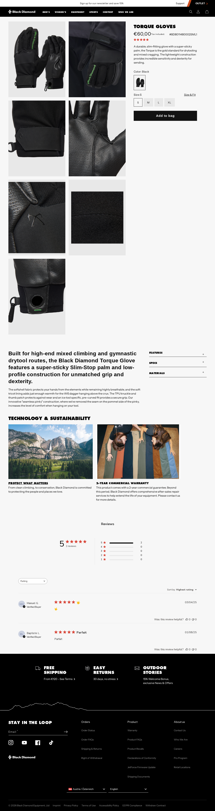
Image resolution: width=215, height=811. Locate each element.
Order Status (88, 730)
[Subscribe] (66, 732)
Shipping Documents (138, 776)
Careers (178, 748)
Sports (93, 12)
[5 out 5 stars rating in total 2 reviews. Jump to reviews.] (142, 39)
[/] (22, 11)
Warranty (132, 730)
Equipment (77, 12)
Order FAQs (87, 739)
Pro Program (180, 758)
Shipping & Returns (91, 748)
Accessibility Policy (109, 805)
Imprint (56, 805)
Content (108, 12)
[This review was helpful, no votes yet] (187, 619)
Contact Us (180, 730)
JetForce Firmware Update (141, 767)
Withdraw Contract (155, 805)
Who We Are (126, 12)
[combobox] (32, 581)
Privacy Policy (71, 805)
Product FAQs (134, 739)
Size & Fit (190, 94)
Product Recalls (135, 748)
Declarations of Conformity (141, 758)
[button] (46, 11)
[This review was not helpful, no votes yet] (193, 619)
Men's (46, 12)
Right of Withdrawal (91, 758)
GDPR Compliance (132, 805)
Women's (60, 12)
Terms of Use (88, 805)
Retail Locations (182, 767)
